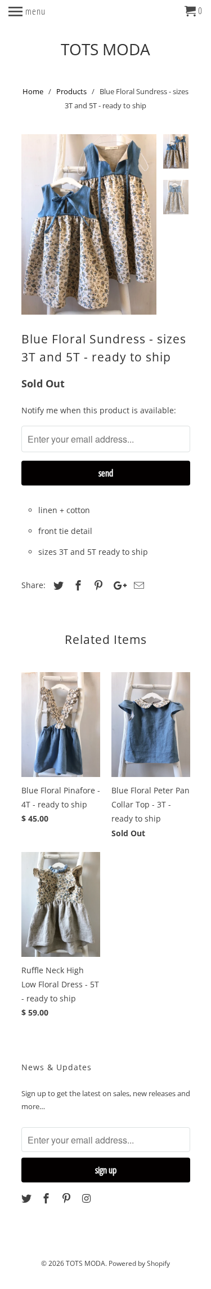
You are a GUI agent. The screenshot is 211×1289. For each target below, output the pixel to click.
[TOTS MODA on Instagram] (88, 1198)
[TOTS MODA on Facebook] (47, 1198)
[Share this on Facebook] (77, 585)
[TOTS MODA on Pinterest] (67, 1198)
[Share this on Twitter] (57, 585)
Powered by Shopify (139, 1263)
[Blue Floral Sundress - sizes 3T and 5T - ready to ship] (88, 224)
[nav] (27, 11)
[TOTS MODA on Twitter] (27, 1198)
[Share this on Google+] (117, 585)
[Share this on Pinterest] (97, 585)
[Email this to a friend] (137, 585)
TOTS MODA (105, 47)
